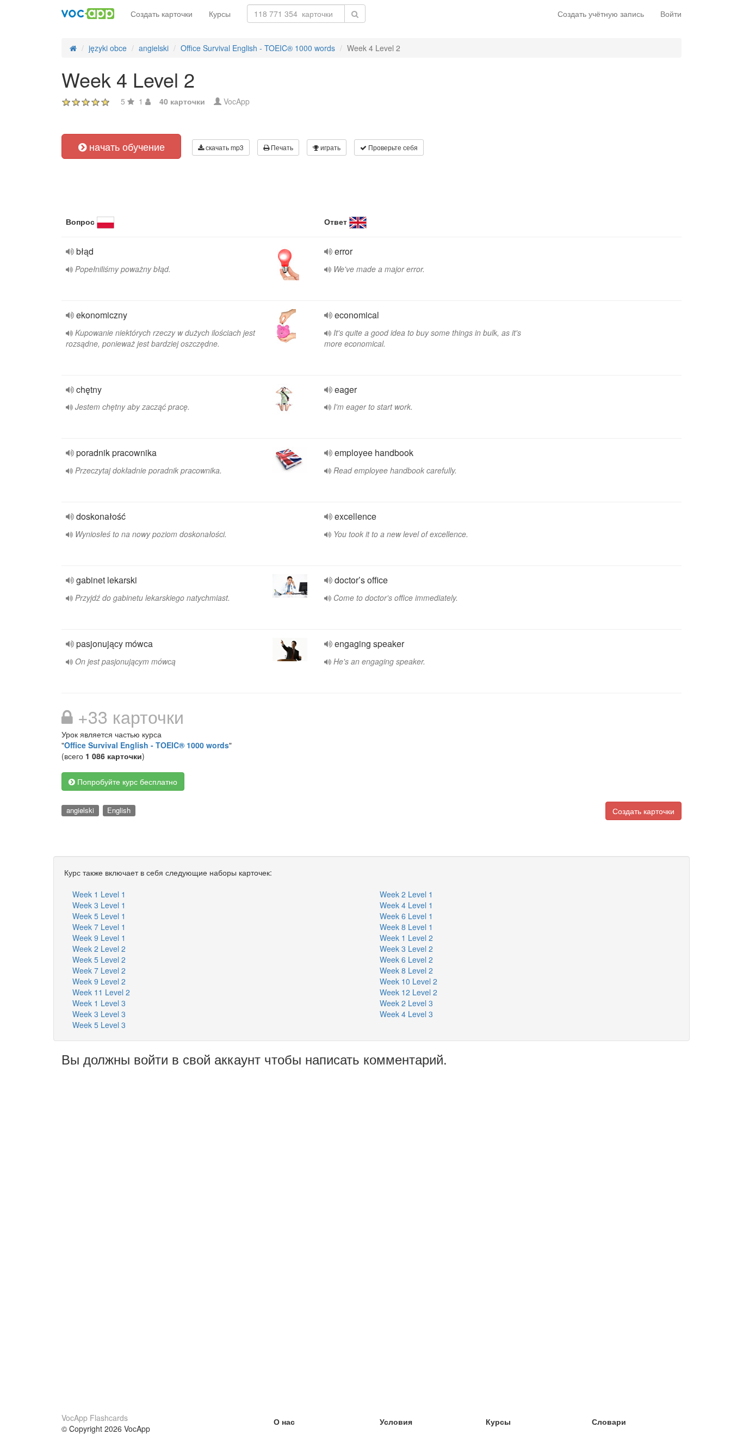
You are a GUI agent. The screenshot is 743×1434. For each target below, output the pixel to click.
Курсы (220, 13)
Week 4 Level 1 (406, 905)
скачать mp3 (224, 147)
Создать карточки (162, 13)
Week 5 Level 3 (99, 1024)
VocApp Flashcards (94, 1417)
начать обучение (125, 146)
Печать (281, 147)
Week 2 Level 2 (99, 948)
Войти (671, 13)
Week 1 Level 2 (406, 937)
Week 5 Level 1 (99, 915)
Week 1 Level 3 (99, 1003)
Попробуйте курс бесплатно (126, 781)
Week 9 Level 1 (99, 937)
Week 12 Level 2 (408, 992)
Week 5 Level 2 (99, 959)
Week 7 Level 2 (99, 970)
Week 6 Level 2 (406, 959)
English (119, 810)
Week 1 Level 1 (99, 894)
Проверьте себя (392, 147)
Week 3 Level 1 (99, 905)
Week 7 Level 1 (99, 926)
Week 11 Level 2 (101, 992)
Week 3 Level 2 (406, 948)
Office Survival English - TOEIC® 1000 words (146, 745)
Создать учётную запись (601, 13)
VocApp (237, 101)
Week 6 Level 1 (406, 915)
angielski (80, 810)
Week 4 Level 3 (406, 1013)
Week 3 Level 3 (99, 1013)
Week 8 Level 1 (406, 926)
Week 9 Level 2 (99, 981)
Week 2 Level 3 (406, 1003)
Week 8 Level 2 (406, 970)
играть (329, 147)
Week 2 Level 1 (406, 894)
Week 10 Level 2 (408, 981)
